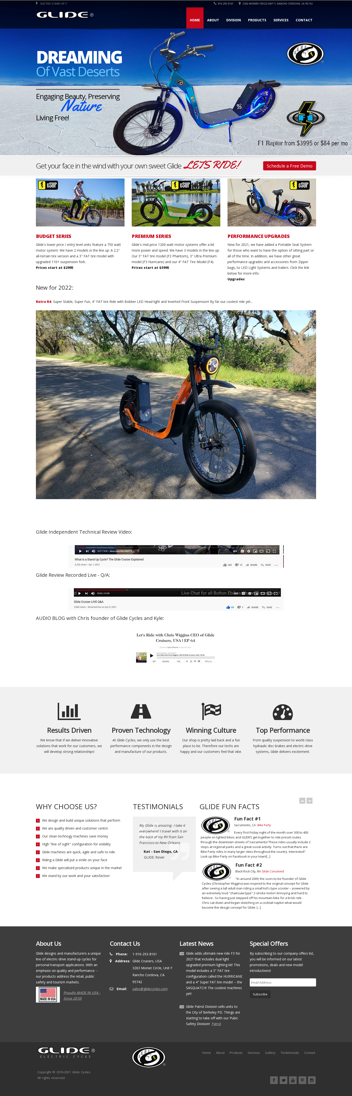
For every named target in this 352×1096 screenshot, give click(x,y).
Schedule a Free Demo (289, 166)
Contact (304, 20)
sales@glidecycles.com (150, 988)
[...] (268, 856)
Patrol (216, 1023)
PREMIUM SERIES (151, 236)
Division (233, 20)
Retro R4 (43, 301)
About (213, 20)
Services (281, 20)
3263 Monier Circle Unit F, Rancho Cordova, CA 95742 (277, 3)
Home (195, 20)
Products (257, 20)
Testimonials (290, 1052)
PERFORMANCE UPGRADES (258, 236)
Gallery (270, 1052)
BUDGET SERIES (53, 236)
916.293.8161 (225, 3)
